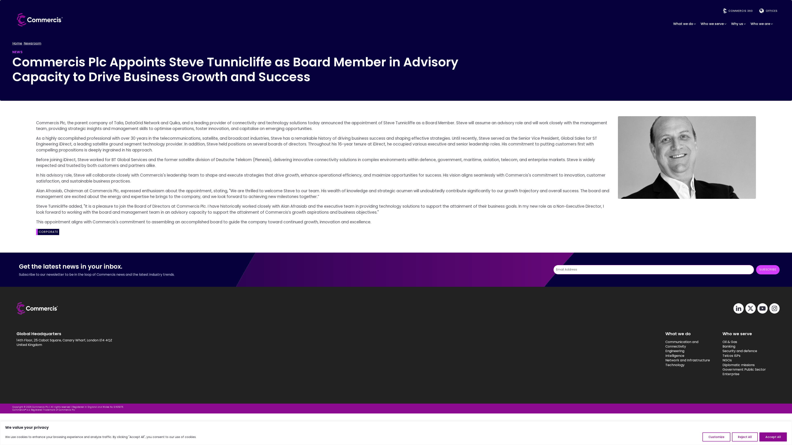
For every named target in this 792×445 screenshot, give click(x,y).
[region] (396, 433)
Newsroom (32, 43)
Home (17, 43)
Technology (675, 365)
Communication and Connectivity (681, 344)
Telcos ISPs (731, 356)
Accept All (773, 437)
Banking (728, 346)
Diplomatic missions (738, 365)
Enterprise (730, 374)
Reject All (745, 437)
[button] (685, 24)
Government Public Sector (744, 369)
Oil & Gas (729, 342)
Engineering (674, 351)
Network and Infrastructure (687, 360)
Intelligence (674, 356)
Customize (716, 437)
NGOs (727, 360)
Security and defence (739, 351)
